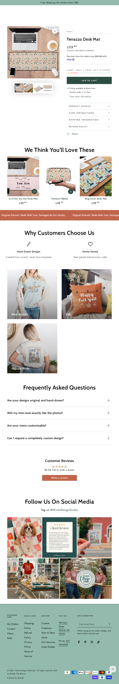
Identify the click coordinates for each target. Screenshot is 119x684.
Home (69, 32)
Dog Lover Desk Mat (96, 198)
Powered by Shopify (15, 678)
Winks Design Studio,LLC (25, 670)
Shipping (70, 50)
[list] (59, 250)
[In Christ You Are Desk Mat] (23, 176)
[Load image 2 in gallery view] (28, 88)
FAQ (9, 638)
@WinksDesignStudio (64, 510)
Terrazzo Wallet (59, 198)
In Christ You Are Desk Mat (23, 198)
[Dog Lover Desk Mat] (96, 176)
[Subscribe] (110, 624)
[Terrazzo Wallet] (59, 176)
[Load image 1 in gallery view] (19, 88)
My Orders (12, 624)
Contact (11, 628)
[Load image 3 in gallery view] (38, 88)
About (10, 633)
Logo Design (48, 646)
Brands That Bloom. (18, 673)
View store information (80, 96)
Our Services (48, 642)
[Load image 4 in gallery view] (47, 88)
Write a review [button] (59, 477)
